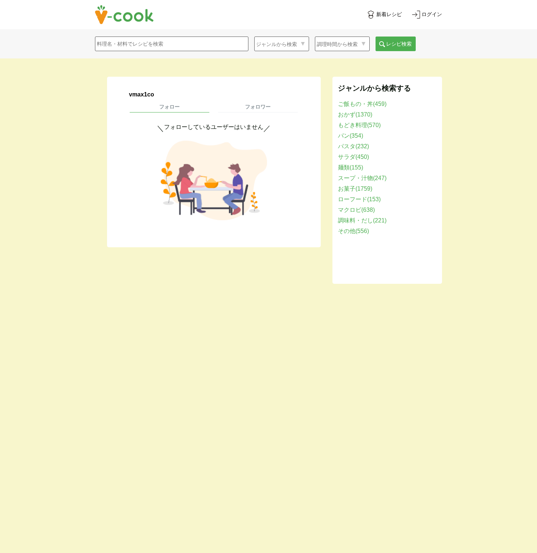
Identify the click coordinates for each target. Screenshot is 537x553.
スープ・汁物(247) (362, 178)
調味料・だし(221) (362, 220)
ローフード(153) (359, 199)
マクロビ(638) (356, 210)
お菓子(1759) (355, 189)
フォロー (169, 107)
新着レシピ (389, 14)
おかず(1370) (355, 114)
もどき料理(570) (359, 125)
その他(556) (353, 231)
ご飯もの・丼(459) (362, 104)
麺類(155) (350, 167)
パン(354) (350, 136)
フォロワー (258, 107)
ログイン (432, 14)
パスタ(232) (353, 146)
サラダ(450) (353, 157)
